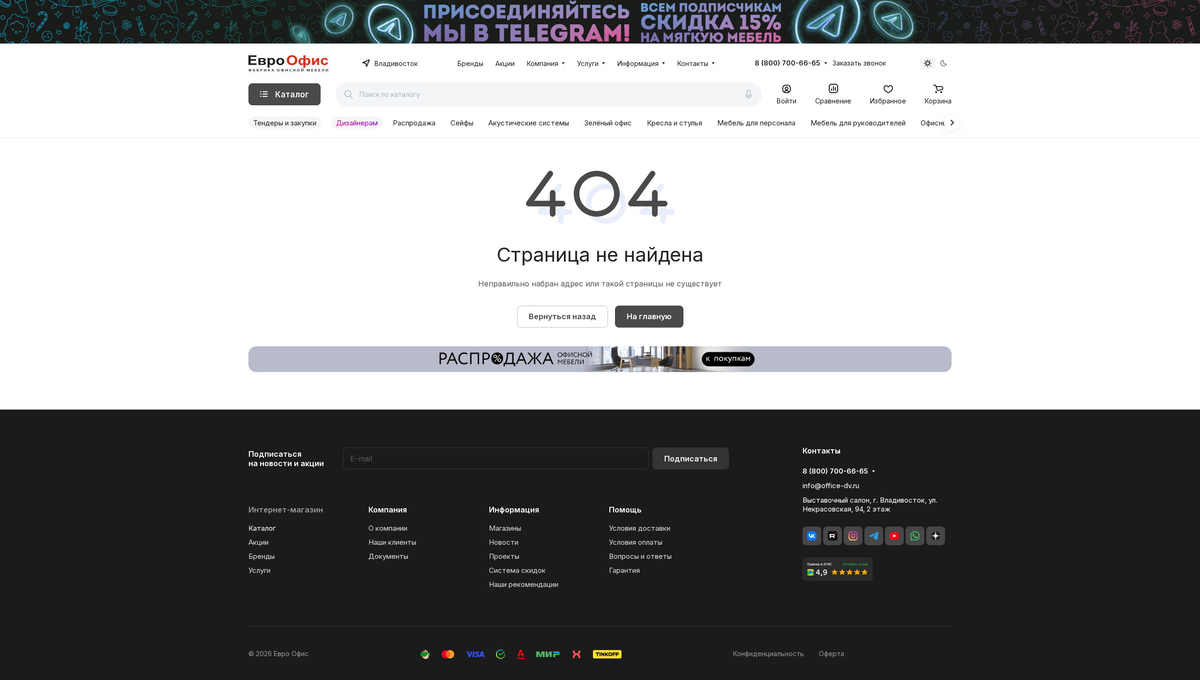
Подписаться (690, 458)
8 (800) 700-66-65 (787, 63)
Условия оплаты (635, 542)
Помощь (625, 509)
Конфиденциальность (768, 654)
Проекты (504, 556)
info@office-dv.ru (830, 485)
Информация (514, 509)
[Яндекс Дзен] (935, 535)
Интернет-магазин (285, 509)
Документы (388, 556)
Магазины (505, 528)
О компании (387, 528)
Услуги (259, 570)
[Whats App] (915, 535)
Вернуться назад (562, 316)
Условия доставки (639, 528)
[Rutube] (832, 535)
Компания (387, 509)
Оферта (831, 654)
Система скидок (517, 570)
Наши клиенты (392, 542)
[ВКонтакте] (811, 535)
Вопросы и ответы (640, 556)
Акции (258, 542)
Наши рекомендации (523, 584)
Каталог (262, 528)
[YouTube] (894, 535)
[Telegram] (873, 535)
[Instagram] (853, 535)
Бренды (261, 556)
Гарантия (624, 570)
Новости (503, 542)
